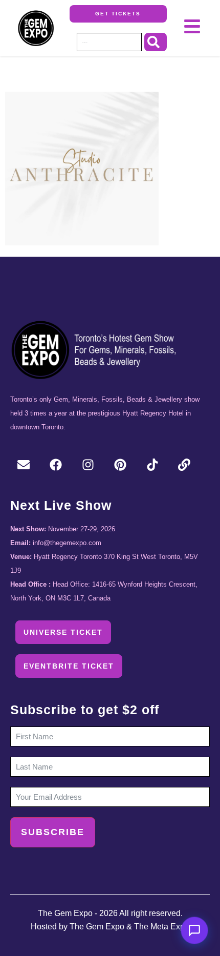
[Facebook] (56, 465)
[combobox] (109, 42)
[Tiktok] (152, 465)
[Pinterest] (120, 465)
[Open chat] (194, 930)
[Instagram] (88, 465)
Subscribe (52, 832)
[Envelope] (23, 465)
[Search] (155, 42)
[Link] (184, 465)
